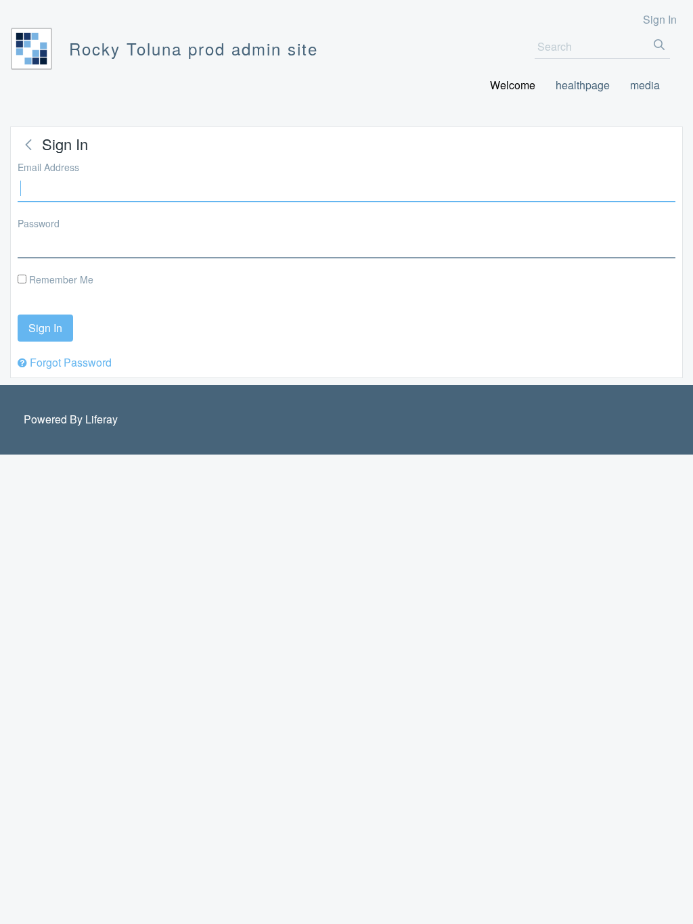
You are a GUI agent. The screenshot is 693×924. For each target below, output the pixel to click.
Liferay (101, 419)
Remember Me (59, 279)
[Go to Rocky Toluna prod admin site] (31, 48)
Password (39, 223)
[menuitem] (512, 86)
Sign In (660, 19)
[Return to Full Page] (28, 145)
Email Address (48, 167)
